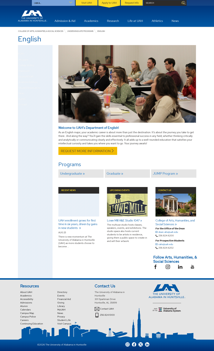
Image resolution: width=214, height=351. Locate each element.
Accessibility (26, 299)
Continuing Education (31, 323)
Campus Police (28, 316)
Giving (60, 302)
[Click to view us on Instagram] (127, 344)
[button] (50, 60)
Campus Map (27, 313)
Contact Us (164, 190)
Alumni (24, 306)
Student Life (64, 320)
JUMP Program (164, 173)
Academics (26, 295)
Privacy (61, 316)
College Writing (26, 65)
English (21, 53)
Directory (62, 292)
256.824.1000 (107, 314)
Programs (23, 59)
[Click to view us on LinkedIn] (147, 344)
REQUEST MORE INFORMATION (86, 151)
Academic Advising (28, 82)
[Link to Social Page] (156, 267)
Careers (24, 320)
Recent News (68, 190)
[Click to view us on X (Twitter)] (140, 344)
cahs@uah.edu (165, 244)
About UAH (26, 292)
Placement (24, 71)
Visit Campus (64, 323)
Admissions (26, 302)
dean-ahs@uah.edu (168, 232)
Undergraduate (71, 173)
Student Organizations (30, 87)
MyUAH (61, 309)
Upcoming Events (120, 190)
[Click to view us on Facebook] (134, 344)
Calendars (25, 309)
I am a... (37, 3)
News (21, 93)
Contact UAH (107, 308)
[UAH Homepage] (32, 16)
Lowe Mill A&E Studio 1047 (123, 220)
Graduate (113, 173)
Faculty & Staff (26, 76)
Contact (23, 104)
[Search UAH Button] (183, 3)
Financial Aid (64, 299)
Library (61, 306)
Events (22, 99)
